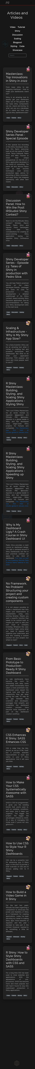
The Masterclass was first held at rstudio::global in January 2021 (17, 430)
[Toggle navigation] (31, 2)
